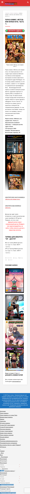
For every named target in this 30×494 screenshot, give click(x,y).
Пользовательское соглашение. (8, 443)
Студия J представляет (6, 431)
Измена (2, 419)
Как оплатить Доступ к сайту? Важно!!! (10, 445)
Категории (3, 411)
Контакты (2, 439)
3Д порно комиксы (5, 423)
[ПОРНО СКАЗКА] (15, 3)
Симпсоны (3, 421)
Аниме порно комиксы (6, 433)
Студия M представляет (6, 427)
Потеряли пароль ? (9, 471)
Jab (6, 260)
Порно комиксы (14, 13)
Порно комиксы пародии (6, 435)
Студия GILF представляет (7, 425)
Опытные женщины (5, 429)
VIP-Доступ (3, 447)
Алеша (15, 258)
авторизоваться (16, 381)
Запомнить (5, 468)
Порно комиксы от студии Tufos (8, 415)
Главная (7, 13)
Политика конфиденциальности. (9, 441)
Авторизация (3, 473)
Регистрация (3, 463)
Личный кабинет (4, 437)
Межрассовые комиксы (6, 417)
